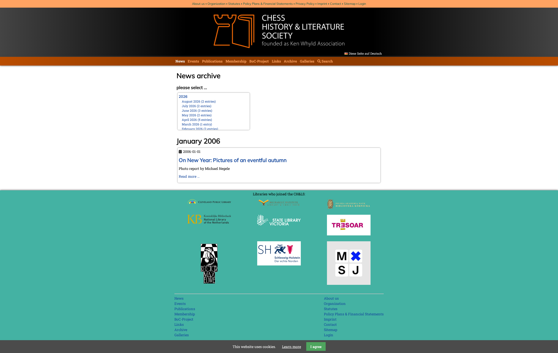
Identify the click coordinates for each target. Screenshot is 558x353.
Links (276, 61)
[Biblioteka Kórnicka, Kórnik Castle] (349, 207)
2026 (183, 96)
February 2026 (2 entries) (200, 129)
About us (198, 4)
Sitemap (350, 4)
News (180, 61)
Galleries (307, 61)
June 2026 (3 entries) (197, 110)
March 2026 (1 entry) (197, 124)
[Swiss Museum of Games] (349, 283)
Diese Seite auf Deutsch (365, 53)
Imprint (322, 4)
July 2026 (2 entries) (196, 106)
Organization (216, 4)
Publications (212, 61)
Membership (236, 61)
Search (327, 61)
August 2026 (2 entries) (199, 101)
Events (193, 61)
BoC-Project (259, 61)
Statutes (234, 4)
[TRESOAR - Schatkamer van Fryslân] (349, 234)
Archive (290, 61)
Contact (335, 4)
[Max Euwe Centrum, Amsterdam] (209, 284)
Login (362, 4)
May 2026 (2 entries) (197, 115)
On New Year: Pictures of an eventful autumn (233, 160)
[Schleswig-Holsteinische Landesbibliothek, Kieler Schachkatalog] (279, 264)
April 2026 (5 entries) (197, 120)
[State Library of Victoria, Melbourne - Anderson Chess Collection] (279, 228)
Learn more (291, 346)
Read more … (189, 176)
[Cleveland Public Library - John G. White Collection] (209, 204)
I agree (316, 346)
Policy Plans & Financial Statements (268, 4)
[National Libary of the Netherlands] (209, 222)
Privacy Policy (305, 4)
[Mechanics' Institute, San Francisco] (279, 204)
